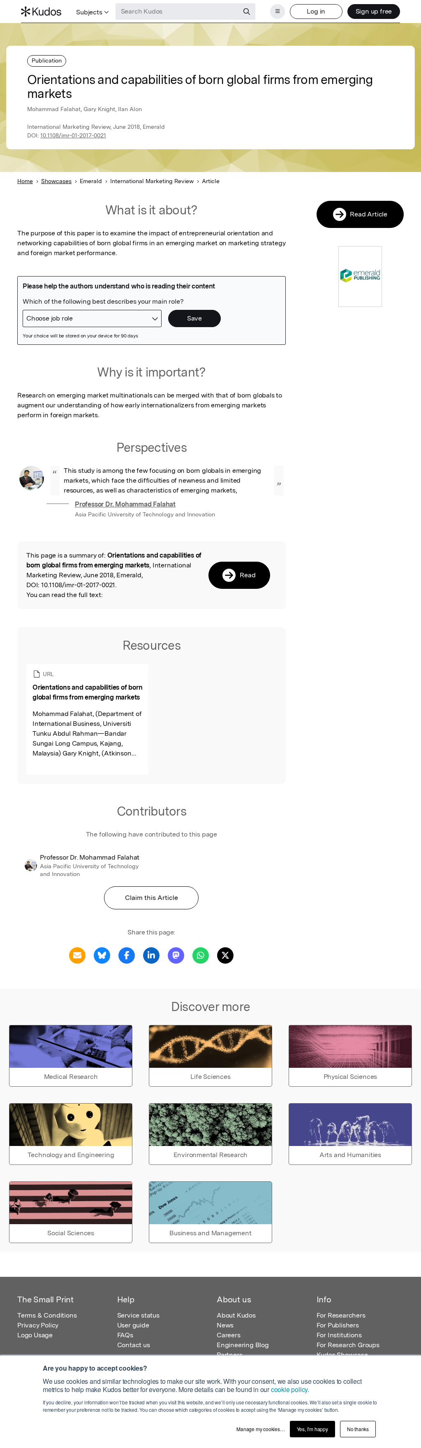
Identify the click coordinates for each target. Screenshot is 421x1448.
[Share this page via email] (77, 955)
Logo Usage (35, 1335)
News (225, 1325)
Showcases (56, 181)
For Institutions (339, 1335)
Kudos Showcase (342, 1355)
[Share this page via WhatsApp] (200, 955)
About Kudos (236, 1315)
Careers (229, 1335)
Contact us (133, 1345)
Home (25, 181)
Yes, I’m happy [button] (312, 1428)
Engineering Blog (243, 1345)
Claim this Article (151, 898)
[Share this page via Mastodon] (176, 955)
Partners (229, 1355)
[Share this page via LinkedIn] (151, 955)
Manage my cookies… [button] (260, 1428)
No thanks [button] (358, 1428)
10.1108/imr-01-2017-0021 (73, 135)
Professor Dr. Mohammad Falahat (125, 504)
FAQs (125, 1335)
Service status (138, 1315)
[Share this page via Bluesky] (102, 955)
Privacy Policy (37, 1325)
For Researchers (341, 1315)
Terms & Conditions (46, 1315)
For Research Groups (348, 1345)
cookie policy (289, 1389)
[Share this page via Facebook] (126, 955)
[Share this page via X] (225, 955)
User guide (133, 1325)
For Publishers (338, 1325)
